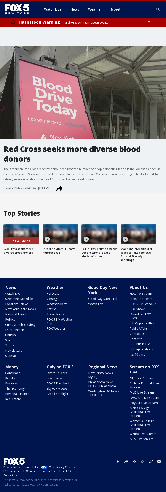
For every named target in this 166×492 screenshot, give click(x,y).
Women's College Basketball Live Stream (142, 425)
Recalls (10, 378)
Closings (52, 299)
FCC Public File (140, 344)
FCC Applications (141, 349)
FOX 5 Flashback (58, 383)
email (159, 461)
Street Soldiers (57, 373)
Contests (136, 339)
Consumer (12, 373)
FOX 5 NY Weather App (60, 321)
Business (11, 383)
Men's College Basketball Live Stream (140, 412)
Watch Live (13, 293)
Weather (55, 287)
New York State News (20, 309)
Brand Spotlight (57, 394)
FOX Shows (138, 309)
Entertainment (15, 330)
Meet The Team (141, 299)
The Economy (15, 388)
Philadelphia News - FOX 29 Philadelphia (102, 384)
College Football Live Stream (144, 385)
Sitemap (11, 356)
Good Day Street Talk (103, 299)
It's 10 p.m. (137, 354)
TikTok (134, 461)
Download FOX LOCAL (140, 316)
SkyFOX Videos (57, 388)
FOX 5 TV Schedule (143, 304)
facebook (118, 461)
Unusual (10, 335)
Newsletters (13, 350)
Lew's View (54, 378)
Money (11, 366)
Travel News (55, 314)
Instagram (126, 461)
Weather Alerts (57, 304)
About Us (139, 287)
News (10, 287)
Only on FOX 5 (60, 366)
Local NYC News (17, 304)
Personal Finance (17, 394)
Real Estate (13, 399)
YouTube (142, 461)
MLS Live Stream (141, 439)
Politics (10, 319)
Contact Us (137, 334)
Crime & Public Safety (20, 325)
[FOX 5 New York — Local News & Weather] (19, 9)
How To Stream (141, 293)
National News (15, 314)
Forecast (53, 293)
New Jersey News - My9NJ (101, 375)
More (115, 9)
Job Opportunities (142, 323)
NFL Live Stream (141, 378)
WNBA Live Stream (143, 434)
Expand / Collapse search (158, 9)
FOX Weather (56, 328)
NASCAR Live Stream (144, 397)
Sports (9, 345)
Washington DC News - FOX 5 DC (103, 393)
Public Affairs (139, 328)
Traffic (51, 309)
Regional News (102, 366)
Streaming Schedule (19, 299)
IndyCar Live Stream (144, 403)
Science (10, 340)
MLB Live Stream (142, 392)
